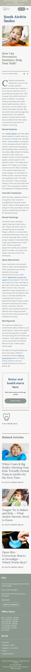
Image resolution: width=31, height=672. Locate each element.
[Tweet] (24, 74)
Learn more (5, 600)
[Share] (28, 74)
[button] (27, 9)
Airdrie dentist (11, 134)
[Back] (5, 19)
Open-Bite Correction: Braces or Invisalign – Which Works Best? (14, 557)
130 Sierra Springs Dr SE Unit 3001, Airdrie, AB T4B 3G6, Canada (15, 667)
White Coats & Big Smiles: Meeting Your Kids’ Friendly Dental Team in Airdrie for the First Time (15, 470)
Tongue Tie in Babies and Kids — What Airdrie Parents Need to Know (15, 515)
